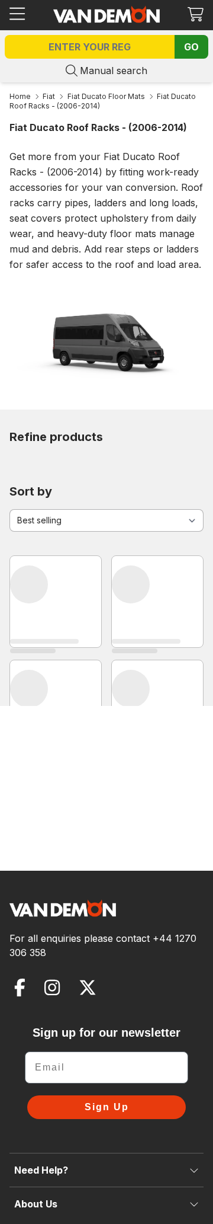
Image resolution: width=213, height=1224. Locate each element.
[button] (196, 14)
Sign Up (107, 1107)
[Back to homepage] (106, 14)
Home (20, 96)
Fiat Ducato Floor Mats (106, 96)
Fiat (49, 96)
